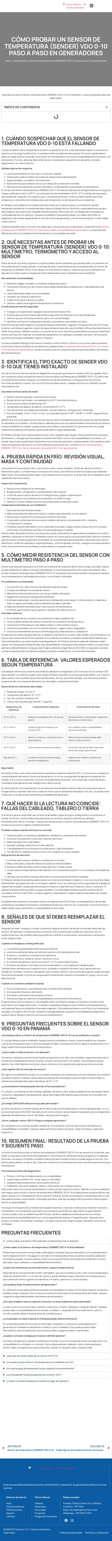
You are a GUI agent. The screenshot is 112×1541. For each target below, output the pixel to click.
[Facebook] (66, 1521)
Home (8, 60)
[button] (107, 107)
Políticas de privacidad (71, 1532)
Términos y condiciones (97, 1532)
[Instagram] (72, 1521)
